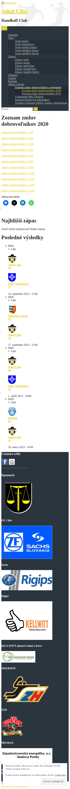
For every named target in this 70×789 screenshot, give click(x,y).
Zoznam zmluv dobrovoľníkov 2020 (41, 90)
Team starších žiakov (26, 47)
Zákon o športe (16, 84)
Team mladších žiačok (27, 53)
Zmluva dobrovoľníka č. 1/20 (17, 132)
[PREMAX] (12, 736)
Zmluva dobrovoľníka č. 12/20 (17, 184)
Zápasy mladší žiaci (25, 68)
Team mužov (22, 41)
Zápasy (12, 56)
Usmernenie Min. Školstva (29, 96)
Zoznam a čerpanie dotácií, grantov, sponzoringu (41, 102)
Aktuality (13, 34)
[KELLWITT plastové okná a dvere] (26, 638)
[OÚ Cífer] (18, 513)
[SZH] (25, 703)
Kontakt (12, 81)
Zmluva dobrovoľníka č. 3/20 (17, 144)
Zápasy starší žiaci (24, 65)
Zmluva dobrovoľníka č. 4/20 (17, 149)
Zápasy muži (22, 59)
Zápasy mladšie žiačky (27, 72)
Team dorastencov (24, 44)
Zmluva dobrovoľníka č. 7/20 (17, 161)
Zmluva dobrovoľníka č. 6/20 (17, 155)
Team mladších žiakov (27, 50)
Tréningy (13, 75)
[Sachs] (26, 557)
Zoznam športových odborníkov (32, 99)
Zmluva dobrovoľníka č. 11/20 (17, 179)
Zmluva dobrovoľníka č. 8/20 (17, 167)
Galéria (12, 78)
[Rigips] (26, 589)
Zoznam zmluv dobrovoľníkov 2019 (41, 93)
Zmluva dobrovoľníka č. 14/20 (17, 190)
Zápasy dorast (22, 62)
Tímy (11, 38)
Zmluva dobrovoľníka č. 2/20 (17, 138)
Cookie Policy (60, 775)
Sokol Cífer (14, 11)
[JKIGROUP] (18, 661)
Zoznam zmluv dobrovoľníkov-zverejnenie (38, 87)
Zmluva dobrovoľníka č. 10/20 (17, 173)
